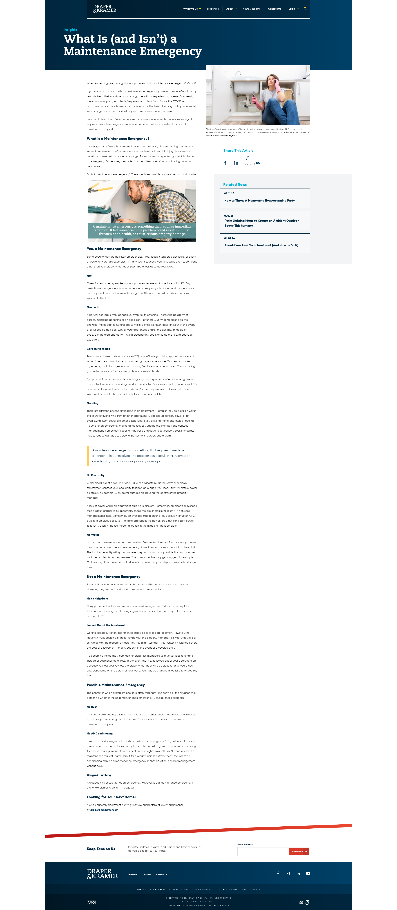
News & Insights (251, 8)
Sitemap (141, 889)
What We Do (190, 8)
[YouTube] (308, 873)
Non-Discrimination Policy (201, 889)
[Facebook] (225, 163)
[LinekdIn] (298, 873)
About (229, 8)
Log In (292, 8)
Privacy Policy (250, 889)
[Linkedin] (236, 163)
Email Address (245, 844)
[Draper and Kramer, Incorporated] (104, 9)
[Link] (247, 158)
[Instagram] (288, 873)
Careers (147, 874)
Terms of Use (230, 889)
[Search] (305, 9)
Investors (132, 874)
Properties (213, 8)
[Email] (258, 163)
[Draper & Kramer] (102, 874)
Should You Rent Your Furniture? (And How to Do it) (261, 245)
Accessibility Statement (165, 889)
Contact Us (274, 8)
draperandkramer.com (104, 810)
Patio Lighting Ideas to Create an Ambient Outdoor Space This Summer (262, 223)
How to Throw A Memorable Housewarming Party (260, 200)
